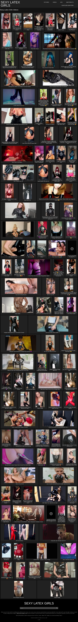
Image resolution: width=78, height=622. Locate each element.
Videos (54, 2)
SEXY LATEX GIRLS (39, 603)
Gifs (61, 2)
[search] (57, 608)
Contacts (33, 617)
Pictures (46, 2)
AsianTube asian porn (67, 5)
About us (37, 617)
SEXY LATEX (10, 4)
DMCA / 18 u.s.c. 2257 (43, 617)
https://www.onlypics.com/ (22, 613)
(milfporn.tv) (69, 2)
